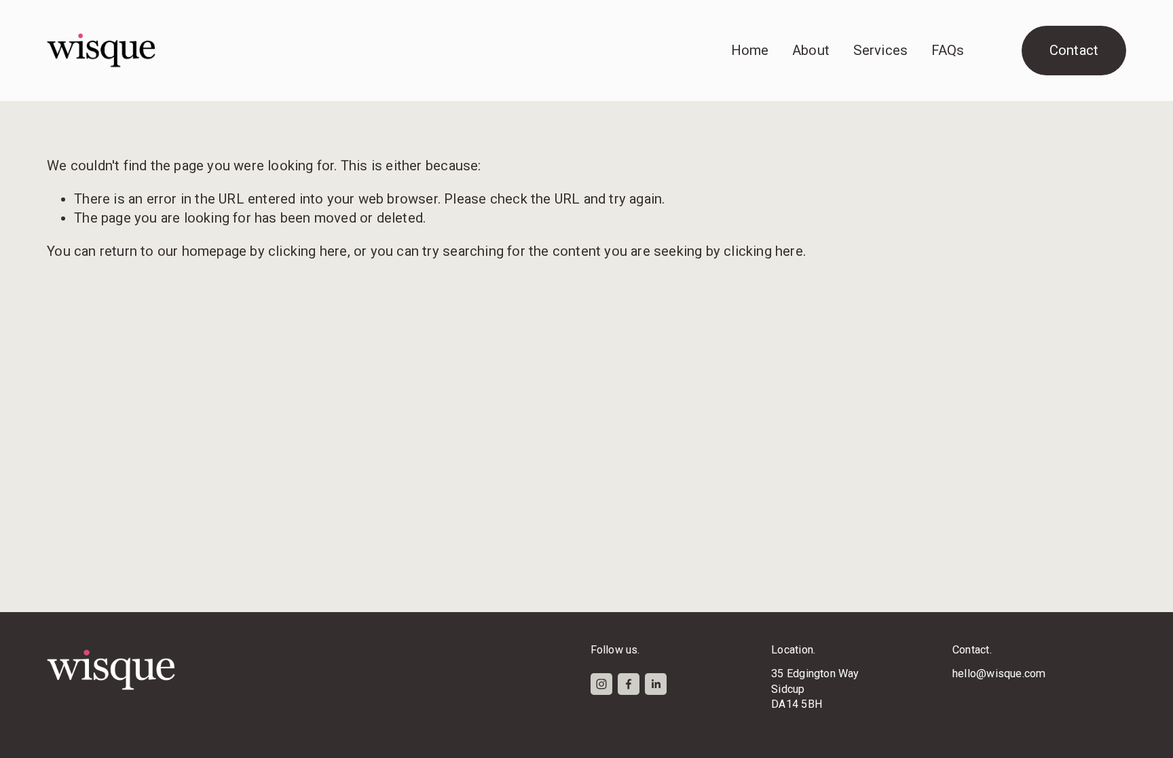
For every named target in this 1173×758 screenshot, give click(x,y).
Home (750, 50)
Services (880, 50)
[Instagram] (601, 684)
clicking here (308, 251)
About (811, 50)
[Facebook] (628, 684)
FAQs (948, 50)
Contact (1073, 50)
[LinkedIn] (656, 684)
